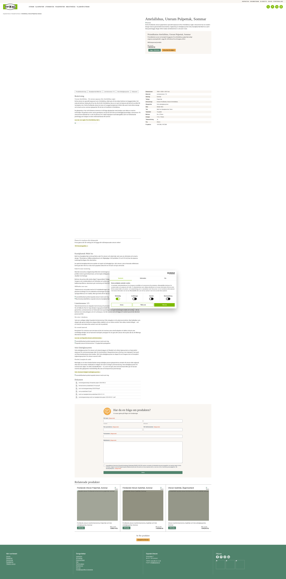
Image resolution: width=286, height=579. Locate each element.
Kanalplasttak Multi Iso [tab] (95, 91)
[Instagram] (224, 557)
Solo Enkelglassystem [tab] (123, 91)
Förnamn (105, 423)
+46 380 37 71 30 (156, 561)
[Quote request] (281, 6)
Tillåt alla (164, 304)
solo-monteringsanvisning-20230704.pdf (89, 388)
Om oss (270, 1)
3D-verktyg (263, 1)
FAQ (77, 562)
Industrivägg (70, 7)
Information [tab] (143, 278)
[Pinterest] (221, 557)
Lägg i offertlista (154, 50)
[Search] (268, 6)
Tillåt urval (143, 304)
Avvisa (121, 304)
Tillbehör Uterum (83, 7)
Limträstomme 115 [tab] (109, 91)
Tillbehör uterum (10, 564)
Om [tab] (165, 278)
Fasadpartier (60, 7)
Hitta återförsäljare (168, 50)
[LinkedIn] (228, 557)
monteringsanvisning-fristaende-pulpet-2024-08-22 (92, 382)
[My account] (272, 6)
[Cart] (277, 6)
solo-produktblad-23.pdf (85, 391)
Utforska (80, 528)
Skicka (143, 472)
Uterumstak (49, 7)
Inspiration (245, 1)
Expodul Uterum (7, 13)
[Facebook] (217, 557)
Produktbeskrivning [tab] (81, 91)
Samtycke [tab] (120, 278)
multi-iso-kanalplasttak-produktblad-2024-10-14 (91, 394)
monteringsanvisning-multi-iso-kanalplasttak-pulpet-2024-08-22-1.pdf (97, 397)
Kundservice (79, 566)
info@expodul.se (155, 562)
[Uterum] (10, 7)
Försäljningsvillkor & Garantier (84, 569)
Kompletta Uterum (16, 13)
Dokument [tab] (134, 91)
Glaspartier (39, 7)
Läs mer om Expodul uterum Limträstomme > (88, 338)
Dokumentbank (254, 1)
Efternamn (145, 423)
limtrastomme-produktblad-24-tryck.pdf (89, 385)
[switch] (134, 299)
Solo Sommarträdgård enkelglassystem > (87, 372)
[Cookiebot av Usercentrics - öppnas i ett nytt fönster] (168, 273)
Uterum (31, 7)
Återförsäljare (278, 1)
